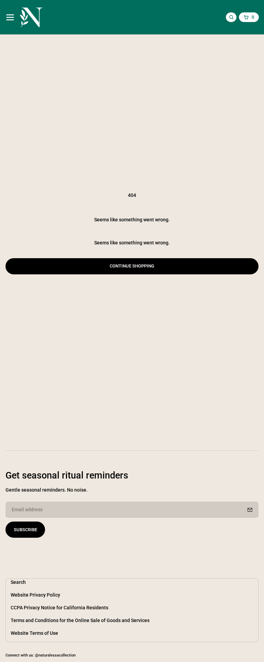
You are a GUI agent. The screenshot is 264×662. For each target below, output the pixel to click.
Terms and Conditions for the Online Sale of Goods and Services (80, 620)
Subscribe (25, 529)
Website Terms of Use (34, 633)
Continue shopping (132, 266)
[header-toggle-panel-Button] (10, 17)
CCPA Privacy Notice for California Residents (59, 608)
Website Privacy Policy (35, 595)
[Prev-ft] (249, 510)
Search (18, 582)
